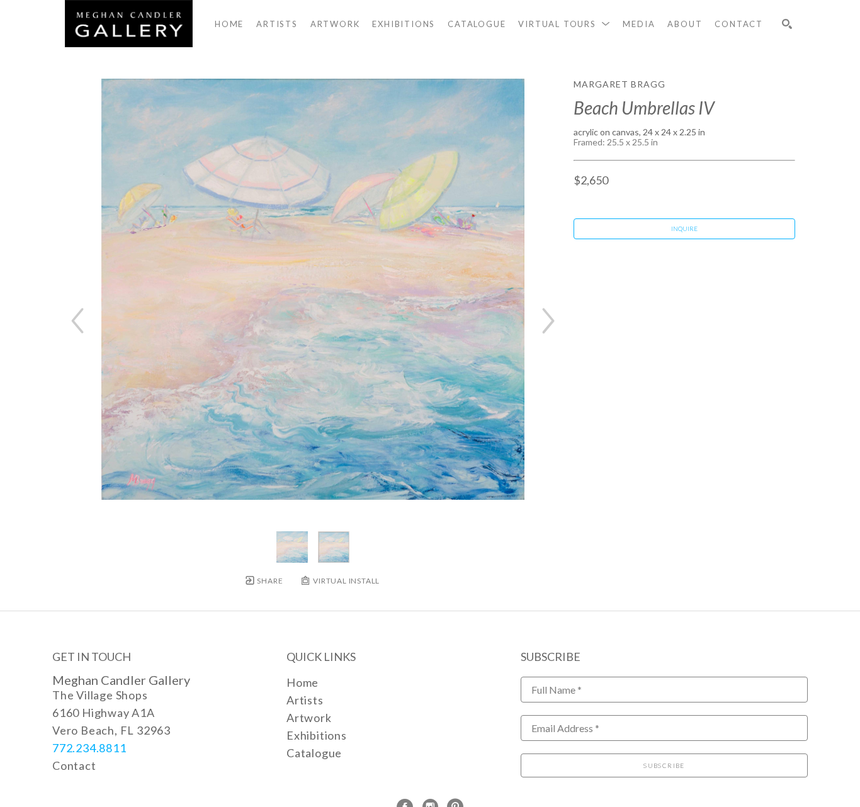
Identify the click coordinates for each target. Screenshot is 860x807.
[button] (564, 24)
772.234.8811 (89, 748)
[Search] (787, 24)
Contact (74, 765)
